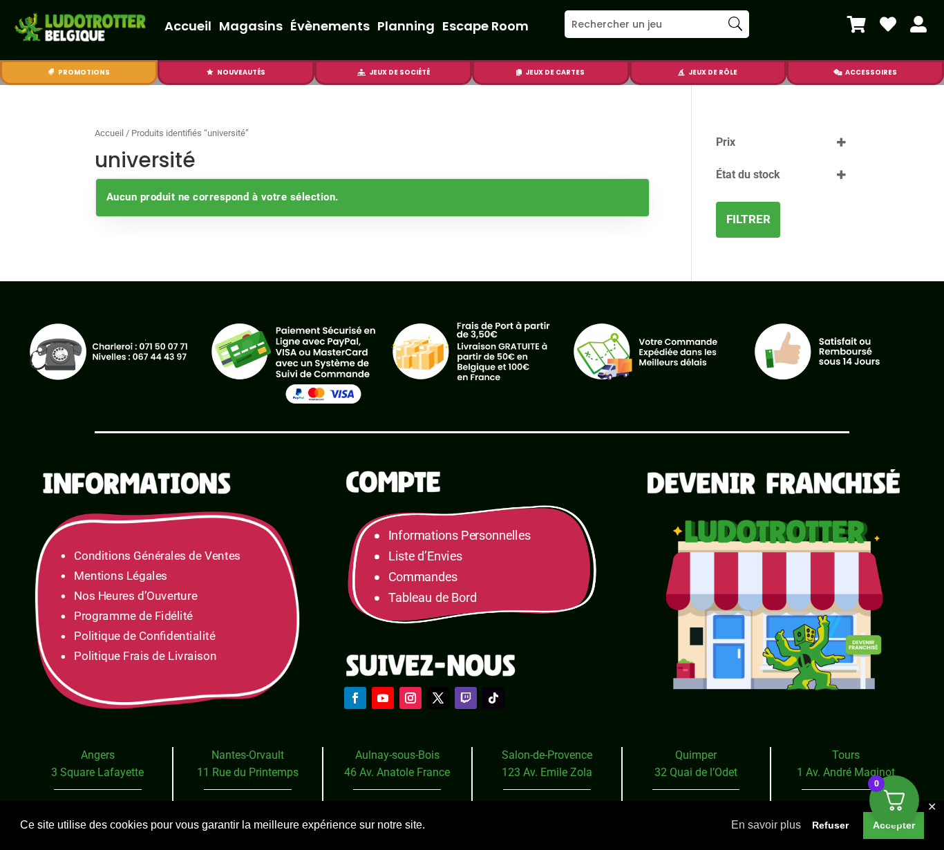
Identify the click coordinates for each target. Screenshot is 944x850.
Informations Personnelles (459, 536)
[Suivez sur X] (438, 698)
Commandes (422, 577)
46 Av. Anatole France (397, 772)
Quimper (696, 755)
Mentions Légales (120, 576)
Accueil (187, 26)
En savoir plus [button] (766, 825)
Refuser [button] (830, 825)
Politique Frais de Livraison (145, 657)
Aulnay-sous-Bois (397, 755)
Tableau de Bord (432, 598)
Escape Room (485, 26)
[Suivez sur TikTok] (493, 698)
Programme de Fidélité (133, 616)
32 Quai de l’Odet (695, 772)
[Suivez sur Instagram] (410, 698)
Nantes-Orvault (247, 755)
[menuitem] (856, 24)
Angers (98, 755)
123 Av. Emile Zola (547, 772)
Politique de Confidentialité (144, 636)
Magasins (251, 26)
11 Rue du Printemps (248, 772)
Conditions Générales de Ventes (157, 556)
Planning (406, 26)
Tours (846, 755)
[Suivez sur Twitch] (466, 698)
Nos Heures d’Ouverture (135, 596)
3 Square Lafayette (97, 772)
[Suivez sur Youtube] (383, 698)
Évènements (330, 26)
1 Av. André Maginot (846, 772)
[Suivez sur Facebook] (355, 698)
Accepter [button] (894, 825)
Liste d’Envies (429, 556)
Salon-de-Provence (547, 755)
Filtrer (748, 219)
